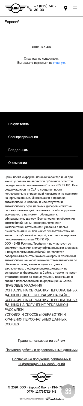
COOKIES (12, 324)
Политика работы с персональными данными (41, 350)
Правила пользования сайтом (41, 341)
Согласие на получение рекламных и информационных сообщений (41, 362)
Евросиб (12, 22)
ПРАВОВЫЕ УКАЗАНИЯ (23, 286)
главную (59, 63)
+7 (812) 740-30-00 (45, 8)
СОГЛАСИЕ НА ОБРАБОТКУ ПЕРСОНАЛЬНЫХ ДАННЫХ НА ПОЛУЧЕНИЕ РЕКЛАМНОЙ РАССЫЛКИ (41, 305)
